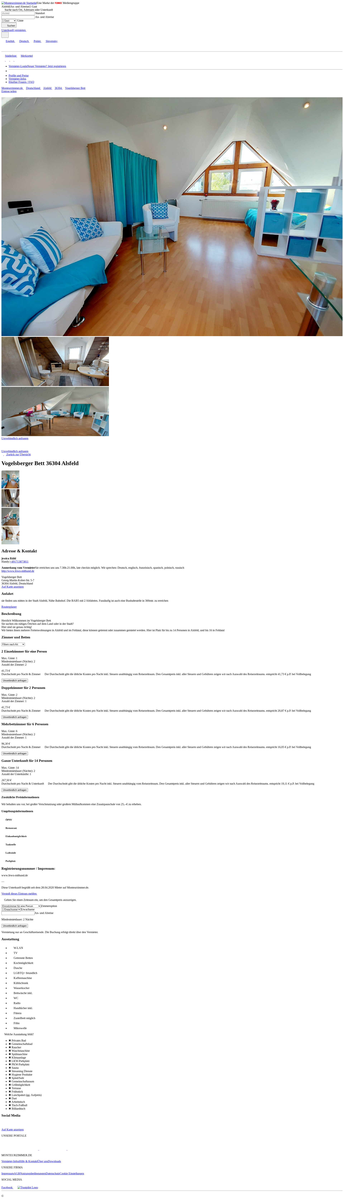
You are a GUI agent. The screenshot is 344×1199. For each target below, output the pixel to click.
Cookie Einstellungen (72, 1173)
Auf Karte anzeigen (12, 586)
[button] (6, 48)
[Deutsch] (7, 60)
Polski (37, 41)
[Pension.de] (52, 1149)
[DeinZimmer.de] (86, 1149)
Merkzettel (27, 55)
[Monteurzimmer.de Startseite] (19, 2)
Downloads (54, 1161)
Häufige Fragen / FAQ (21, 81)
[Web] (4, 1126)
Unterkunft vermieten (13, 30)
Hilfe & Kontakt (28, 1161)
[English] (3, 60)
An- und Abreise (44, 16)
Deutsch (24, 41)
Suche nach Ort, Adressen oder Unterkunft (29, 9)
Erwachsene (28, 909)
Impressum (7, 1173)
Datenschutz (53, 1173)
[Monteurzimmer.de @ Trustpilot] (28, 1187)
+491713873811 (19, 561)
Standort (40, 13)
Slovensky (52, 41)
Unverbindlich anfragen (14, 438)
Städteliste (10, 55)
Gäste (20, 20)
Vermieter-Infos (17, 78)
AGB (17, 1173)
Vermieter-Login (18, 66)
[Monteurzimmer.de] (19, 1149)
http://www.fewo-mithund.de (17, 570)
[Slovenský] (16, 60)
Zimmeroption (49, 905)
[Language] (5, 35)
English (10, 41)
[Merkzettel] (28, 30)
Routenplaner (9, 606)
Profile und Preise (19, 75)
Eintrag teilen (8, 91)
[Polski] (11, 60)
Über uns (42, 1161)
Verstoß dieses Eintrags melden (19, 893)
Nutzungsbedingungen (33, 1173)
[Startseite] (19, 448)
